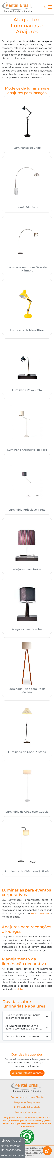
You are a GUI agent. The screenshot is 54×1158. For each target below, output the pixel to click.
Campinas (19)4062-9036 (21, 1120)
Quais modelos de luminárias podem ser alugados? (23, 1016)
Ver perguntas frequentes (27, 1072)
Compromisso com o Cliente (27, 1097)
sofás (34, 913)
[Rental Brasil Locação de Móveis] (18, 7)
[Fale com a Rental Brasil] (47, 1151)
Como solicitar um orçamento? (24, 1036)
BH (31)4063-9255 (39, 1123)
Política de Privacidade (27, 1107)
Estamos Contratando (27, 1112)
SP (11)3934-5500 (29, 1117)
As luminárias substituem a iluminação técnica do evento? (24, 1027)
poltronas (44, 913)
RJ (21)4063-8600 (11, 1150)
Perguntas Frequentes (27, 1102)
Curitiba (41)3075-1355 (19, 1123)
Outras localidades (13, 1155)
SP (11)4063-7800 (12, 1117)
